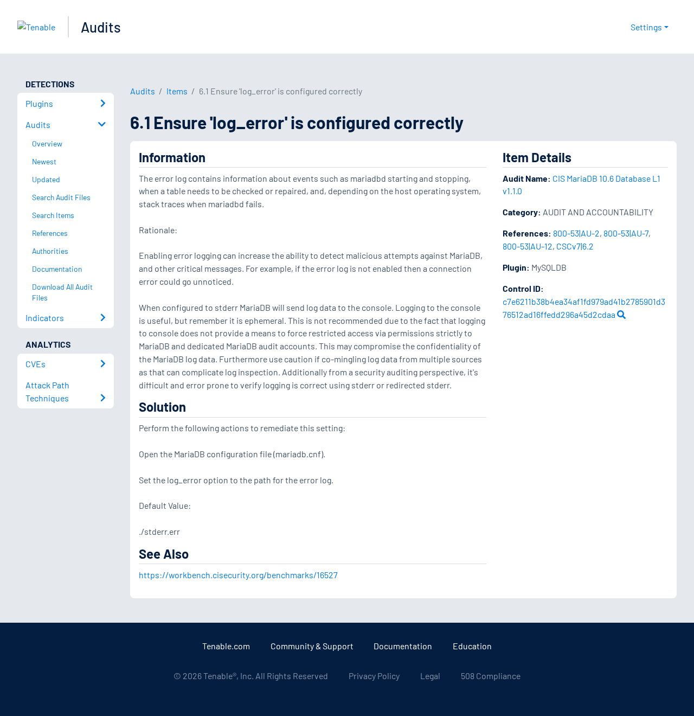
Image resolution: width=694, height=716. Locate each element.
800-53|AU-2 (576, 233)
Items (177, 91)
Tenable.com (226, 646)
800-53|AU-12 (527, 246)
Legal (430, 675)
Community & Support (312, 646)
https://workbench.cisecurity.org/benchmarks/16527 (238, 575)
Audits (101, 26)
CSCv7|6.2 (575, 246)
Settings (646, 27)
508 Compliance (490, 675)
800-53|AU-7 (625, 233)
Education (472, 646)
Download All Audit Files (62, 292)
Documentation (403, 646)
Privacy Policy (374, 675)
